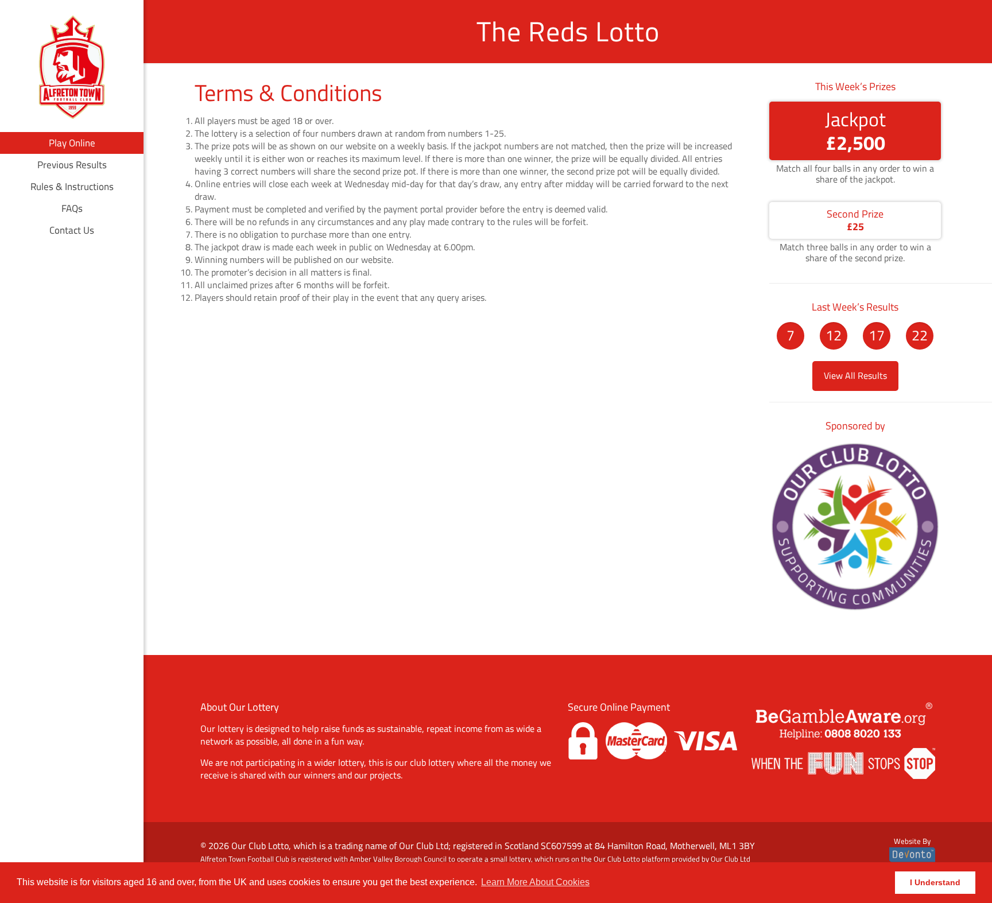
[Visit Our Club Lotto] (855, 609)
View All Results (855, 375)
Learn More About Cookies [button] (535, 882)
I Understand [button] (935, 882)
